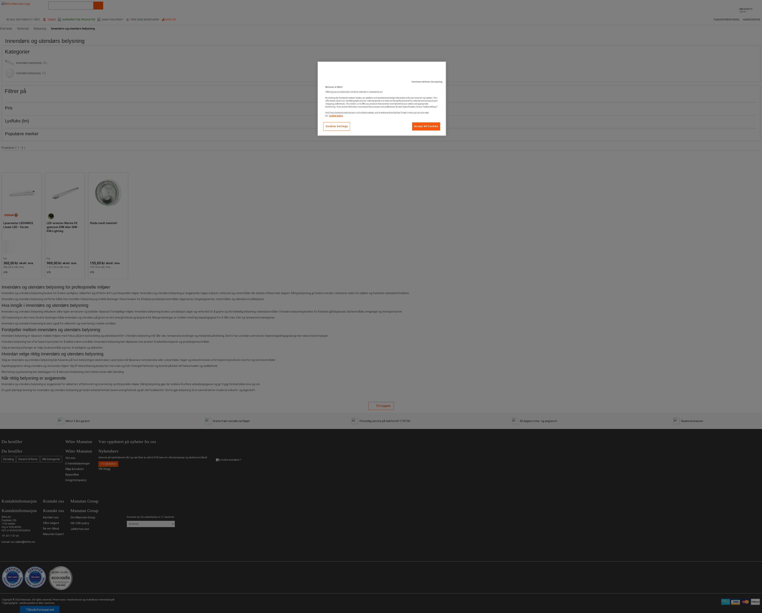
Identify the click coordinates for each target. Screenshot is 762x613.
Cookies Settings (337, 126)
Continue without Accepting (427, 82)
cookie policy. (336, 116)
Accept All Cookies (426, 126)
